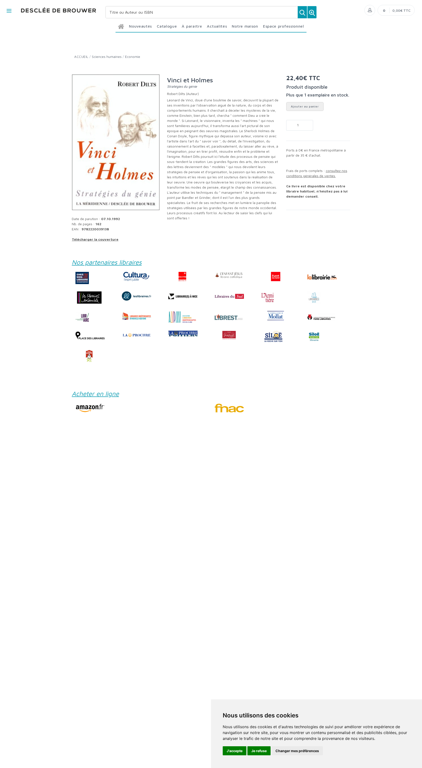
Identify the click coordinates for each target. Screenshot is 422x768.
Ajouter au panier (305, 106)
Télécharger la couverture (95, 239)
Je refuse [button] (259, 751)
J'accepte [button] (235, 751)
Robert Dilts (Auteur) (183, 94)
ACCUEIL (81, 56)
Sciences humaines (107, 56)
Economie (132, 56)
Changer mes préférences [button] (297, 751)
